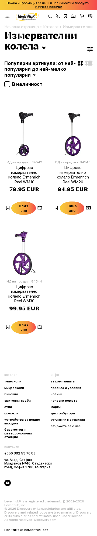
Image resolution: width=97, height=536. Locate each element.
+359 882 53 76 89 (20, 453)
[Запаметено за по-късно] (65, 17)
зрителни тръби (17, 400)
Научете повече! (48, 7)
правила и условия (66, 388)
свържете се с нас (66, 426)
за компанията (63, 381)
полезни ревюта (64, 400)
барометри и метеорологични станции (18, 433)
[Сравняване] (73, 17)
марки (56, 407)
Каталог (50, 26)
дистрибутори (63, 413)
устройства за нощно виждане (22, 421)
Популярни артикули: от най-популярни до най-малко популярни (40, 69)
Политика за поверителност (26, 530)
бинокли (11, 394)
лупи (8, 407)
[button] (58, 17)
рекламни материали (68, 419)
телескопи (12, 381)
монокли (11, 413)
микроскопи (14, 388)
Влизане (23, 208)
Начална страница (21, 26)
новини (56, 394)
